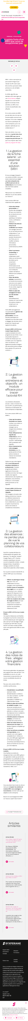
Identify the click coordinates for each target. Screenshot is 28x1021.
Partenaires (6, 951)
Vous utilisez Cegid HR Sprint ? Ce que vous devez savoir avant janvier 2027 (14, 841)
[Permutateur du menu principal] (19, 12)
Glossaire (16, 950)
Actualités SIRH (17, 15)
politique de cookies (13, 1014)
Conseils (5, 953)
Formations (16, 952)
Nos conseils (9, 15)
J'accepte (9, 1018)
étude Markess (12, 98)
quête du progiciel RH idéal (12, 142)
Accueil (3, 15)
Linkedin (16, 959)
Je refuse (20, 1018)
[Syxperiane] (14, 943)
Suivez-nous (6, 960)
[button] (12, 66)
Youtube (16, 961)
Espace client (6, 949)
